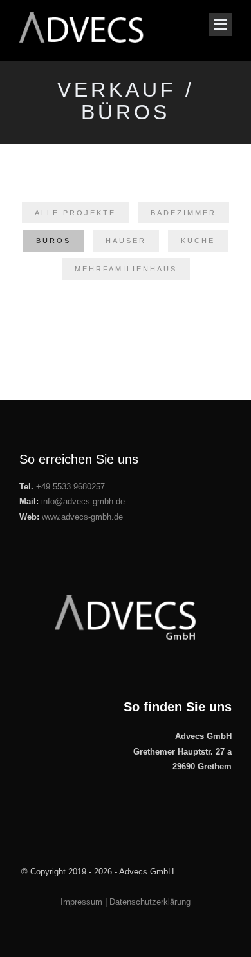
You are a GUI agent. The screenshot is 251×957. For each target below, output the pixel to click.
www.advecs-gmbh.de (82, 517)
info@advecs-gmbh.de (83, 501)
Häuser (126, 240)
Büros (53, 240)
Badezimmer (183, 213)
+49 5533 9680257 (70, 486)
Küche (198, 240)
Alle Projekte (75, 213)
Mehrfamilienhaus (126, 269)
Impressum (81, 902)
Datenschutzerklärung (150, 902)
